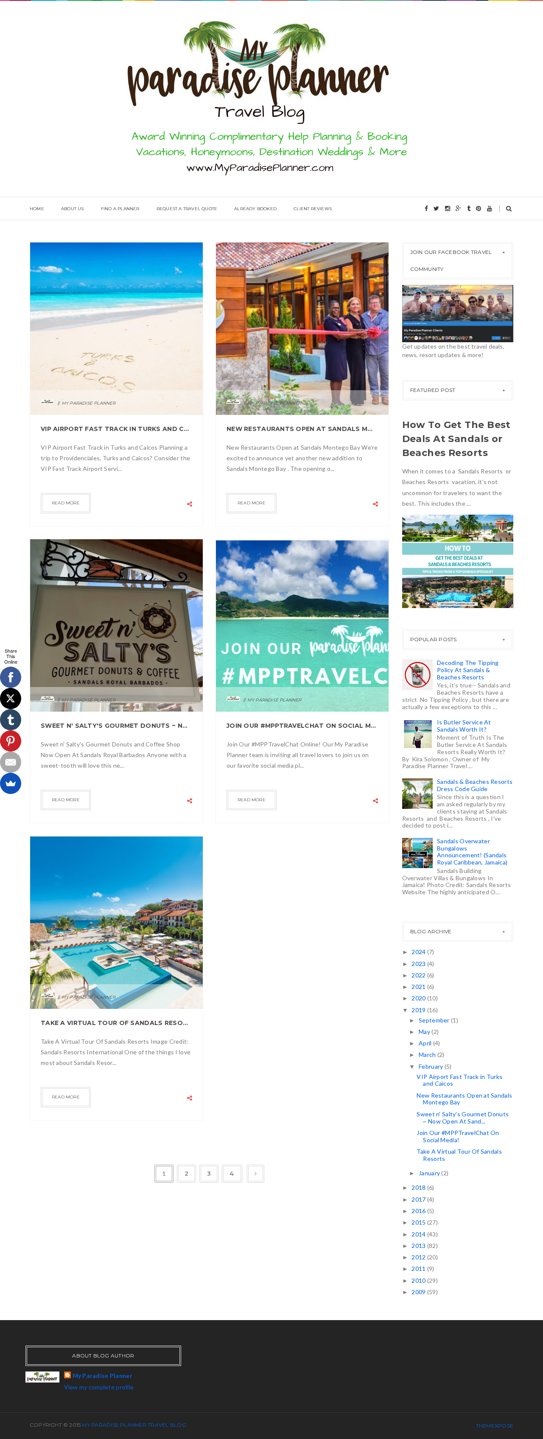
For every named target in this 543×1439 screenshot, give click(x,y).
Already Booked (255, 208)
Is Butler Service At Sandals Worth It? (464, 725)
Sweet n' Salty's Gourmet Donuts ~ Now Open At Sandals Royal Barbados (116, 725)
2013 (419, 1245)
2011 (419, 1268)
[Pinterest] (10, 741)
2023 (419, 963)
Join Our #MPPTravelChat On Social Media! (302, 725)
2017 (419, 1199)
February (432, 1066)
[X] (10, 698)
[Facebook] (10, 677)
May (425, 1031)
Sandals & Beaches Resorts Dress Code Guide (474, 785)
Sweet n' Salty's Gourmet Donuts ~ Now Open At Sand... (463, 1117)
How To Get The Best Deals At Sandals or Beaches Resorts (456, 439)
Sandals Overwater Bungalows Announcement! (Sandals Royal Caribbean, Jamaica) (472, 851)
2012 (419, 1257)
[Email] (10, 762)
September (435, 1020)
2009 (419, 1291)
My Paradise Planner (102, 1375)
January (430, 1173)
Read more (66, 503)
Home (37, 208)
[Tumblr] (10, 719)
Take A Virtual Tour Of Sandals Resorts (116, 1023)
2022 (419, 975)
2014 (419, 1234)
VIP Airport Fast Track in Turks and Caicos (116, 429)
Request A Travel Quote (187, 208)
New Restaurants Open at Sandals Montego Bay (302, 429)
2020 (419, 998)
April (426, 1043)
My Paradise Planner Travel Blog (134, 1425)
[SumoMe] (10, 783)
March (428, 1054)
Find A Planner (120, 208)
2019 (419, 1010)
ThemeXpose (494, 1425)
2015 (419, 1222)
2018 (419, 1187)
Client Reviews (313, 208)
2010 (419, 1280)
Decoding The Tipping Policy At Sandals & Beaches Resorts (468, 670)
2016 (419, 1210)
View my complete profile (99, 1387)
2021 (419, 986)
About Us (72, 208)
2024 (419, 951)
